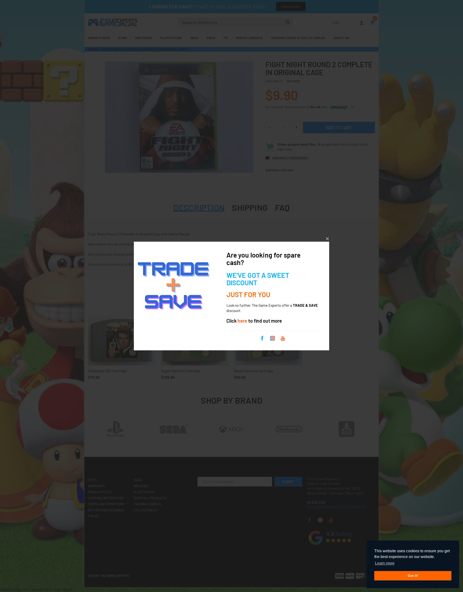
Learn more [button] (385, 563)
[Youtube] (282, 338)
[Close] (327, 238)
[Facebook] (262, 338)
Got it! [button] (413, 576)
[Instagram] (272, 338)
